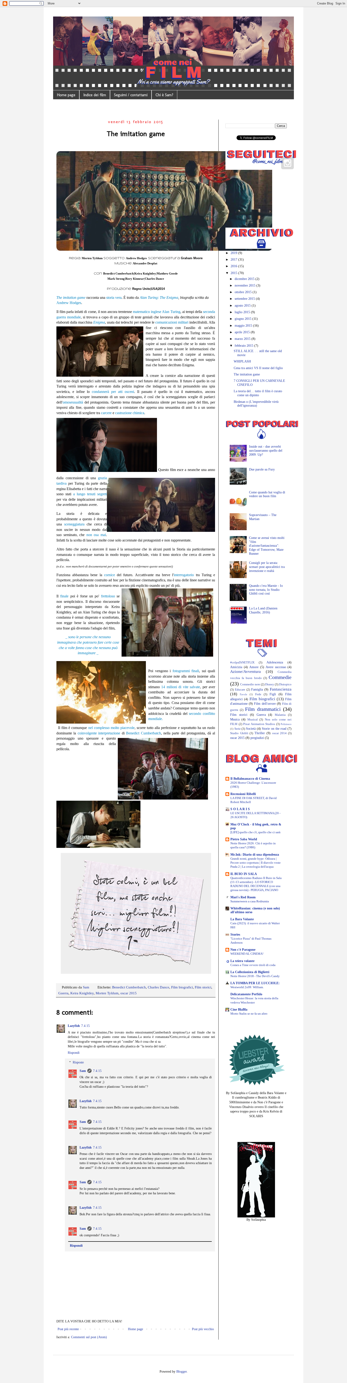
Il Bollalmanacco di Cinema (250, 778)
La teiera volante (242, 961)
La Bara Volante (242, 919)
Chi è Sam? (164, 95)
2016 (234, 266)
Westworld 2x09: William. (247, 987)
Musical (252, 719)
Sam (83, 1071)
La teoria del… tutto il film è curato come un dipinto (258, 393)
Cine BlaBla (238, 1009)
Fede (258, 694)
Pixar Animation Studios (259, 724)
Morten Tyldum (107, 993)
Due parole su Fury (262, 469)
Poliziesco (286, 724)
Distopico (285, 684)
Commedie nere (250, 684)
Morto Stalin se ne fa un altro (248, 1013)
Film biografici (182, 987)
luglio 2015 (243, 312)
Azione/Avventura (245, 671)
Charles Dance (158, 987)
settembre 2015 (245, 298)
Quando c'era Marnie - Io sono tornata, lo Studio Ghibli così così (266, 590)
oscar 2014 (279, 733)
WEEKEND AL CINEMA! (246, 953)
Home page (66, 95)
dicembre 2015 (245, 279)
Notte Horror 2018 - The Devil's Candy (255, 976)
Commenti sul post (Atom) (89, 1337)
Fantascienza (281, 689)
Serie (237, 728)
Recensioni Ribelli (243, 794)
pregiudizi (257, 738)
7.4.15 (85, 1026)
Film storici (203, 987)
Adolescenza (275, 662)
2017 (234, 259)
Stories (235, 934)
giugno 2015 (243, 319)
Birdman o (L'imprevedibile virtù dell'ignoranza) (256, 404)
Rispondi (74, 1052)
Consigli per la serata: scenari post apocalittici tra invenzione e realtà (267, 567)
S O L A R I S (240, 809)
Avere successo (276, 667)
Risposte (78, 1062)
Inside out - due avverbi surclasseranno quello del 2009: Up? (265, 450)
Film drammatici (263, 709)
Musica (235, 719)
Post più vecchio (203, 1329)
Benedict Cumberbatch (129, 987)
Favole (243, 694)
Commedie (280, 677)
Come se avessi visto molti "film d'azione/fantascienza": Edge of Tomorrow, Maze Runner (266, 545)
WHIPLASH (242, 361)
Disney (269, 684)
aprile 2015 (243, 332)
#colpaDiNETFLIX (242, 662)
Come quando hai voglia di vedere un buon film (267, 494)
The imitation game (247, 374)
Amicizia (236, 667)
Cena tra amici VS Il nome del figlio (258, 368)
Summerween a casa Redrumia (249, 901)
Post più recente (68, 1329)
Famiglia (257, 689)
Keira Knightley (82, 993)
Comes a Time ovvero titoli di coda (252, 965)
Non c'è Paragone (242, 949)
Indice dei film (94, 95)
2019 (234, 253)
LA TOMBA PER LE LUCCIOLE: (255, 983)
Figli (273, 694)
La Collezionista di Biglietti (249, 972)
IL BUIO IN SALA (243, 874)
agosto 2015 (243, 305)
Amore (253, 667)
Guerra (63, 993)
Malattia (280, 714)
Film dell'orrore (264, 703)
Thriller (259, 733)
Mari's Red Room (243, 897)
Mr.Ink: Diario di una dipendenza (254, 854)
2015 (234, 273)
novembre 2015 (245, 285)
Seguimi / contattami (131, 95)
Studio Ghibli (239, 733)
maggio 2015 (244, 325)
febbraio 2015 (244, 345)
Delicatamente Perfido (246, 994)
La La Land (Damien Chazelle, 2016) (263, 610)
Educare (240, 689)
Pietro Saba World (243, 839)
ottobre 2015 (244, 292)
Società (251, 728)
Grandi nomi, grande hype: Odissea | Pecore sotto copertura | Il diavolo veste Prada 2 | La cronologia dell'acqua (255, 863)
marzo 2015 (243, 339)
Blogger (181, 1371)
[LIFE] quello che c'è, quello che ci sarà (255, 832)
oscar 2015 (128, 993)
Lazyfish (74, 1026)
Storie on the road (274, 728)
